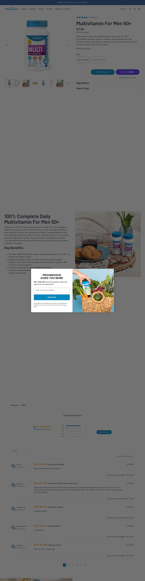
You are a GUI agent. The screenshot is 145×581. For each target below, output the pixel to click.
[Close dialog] (111, 271)
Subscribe (52, 297)
